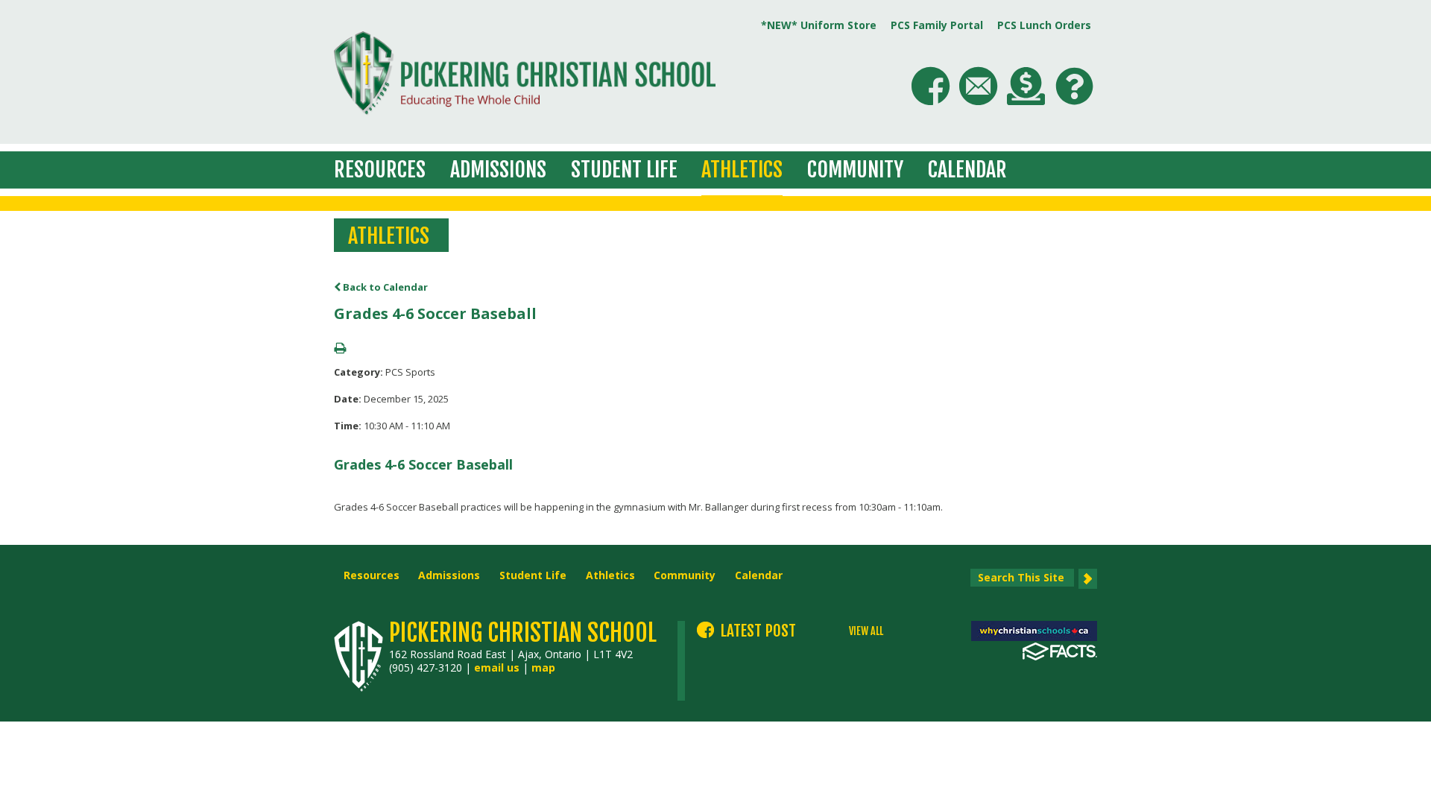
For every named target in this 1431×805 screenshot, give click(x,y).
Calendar (967, 170)
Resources (380, 170)
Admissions (498, 170)
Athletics (742, 170)
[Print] (340, 349)
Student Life (624, 170)
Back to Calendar (384, 287)
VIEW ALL (866, 631)
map (543, 667)
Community (855, 170)
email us (496, 667)
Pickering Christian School (523, 633)
